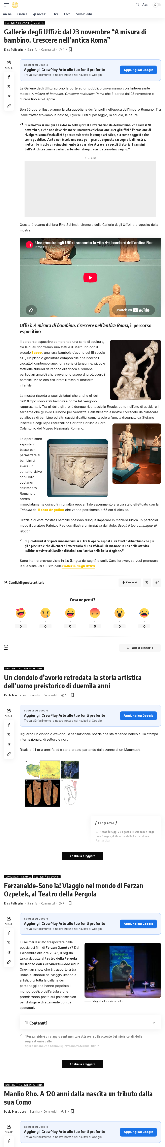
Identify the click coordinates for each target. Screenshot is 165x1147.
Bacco (36, 352)
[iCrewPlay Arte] (15, 5)
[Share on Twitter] (9, 86)
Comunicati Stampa (18, 877)
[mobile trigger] (7, 5)
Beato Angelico (51, 510)
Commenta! (48, 49)
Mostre (39, 23)
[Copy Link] (9, 106)
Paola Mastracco (15, 695)
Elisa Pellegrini (14, 49)
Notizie (10, 668)
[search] (137, 5)
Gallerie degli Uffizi (78, 566)
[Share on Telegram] (9, 96)
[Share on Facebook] (9, 77)
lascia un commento (142, 647)
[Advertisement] (90, 189)
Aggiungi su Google (138, 70)
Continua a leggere (82, 856)
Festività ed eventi (17, 23)
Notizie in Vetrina (31, 668)
